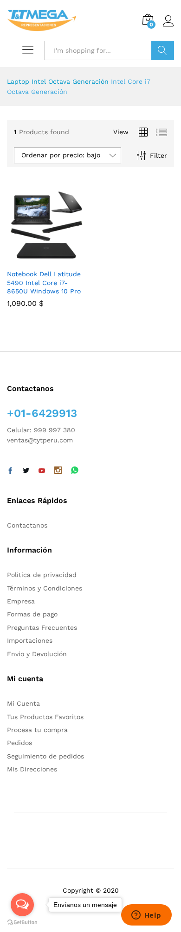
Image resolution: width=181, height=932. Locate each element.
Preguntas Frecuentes (42, 627)
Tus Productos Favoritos (45, 717)
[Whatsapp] (74, 471)
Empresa (21, 601)
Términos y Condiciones (44, 588)
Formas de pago (32, 614)
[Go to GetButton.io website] (22, 923)
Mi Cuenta (23, 703)
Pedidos (19, 742)
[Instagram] (58, 471)
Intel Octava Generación (70, 81)
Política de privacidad (42, 574)
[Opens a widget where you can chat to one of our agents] (146, 915)
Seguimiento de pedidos (45, 756)
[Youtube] (42, 471)
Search (162, 50)
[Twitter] (26, 471)
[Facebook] (10, 471)
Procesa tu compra (37, 729)
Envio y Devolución (37, 654)
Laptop (18, 81)
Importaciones (29, 640)
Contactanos (27, 525)
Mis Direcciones (32, 769)
